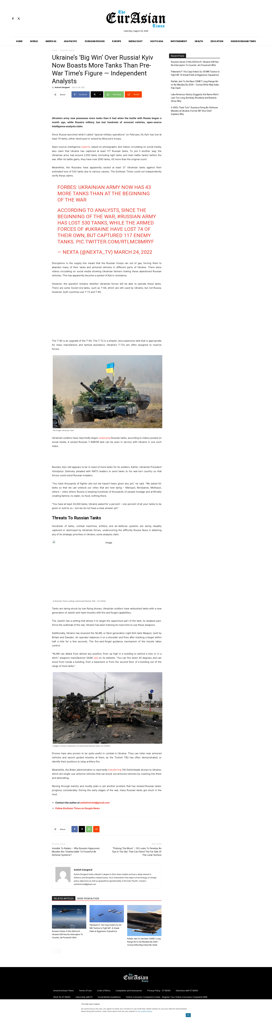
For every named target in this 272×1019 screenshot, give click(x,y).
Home (54, 50)
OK (188, 1015)
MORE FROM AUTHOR (88, 898)
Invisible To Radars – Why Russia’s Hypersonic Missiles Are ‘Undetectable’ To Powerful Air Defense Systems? (76, 851)
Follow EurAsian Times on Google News (77, 808)
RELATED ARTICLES (64, 898)
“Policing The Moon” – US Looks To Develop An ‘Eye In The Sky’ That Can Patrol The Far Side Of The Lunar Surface (137, 851)
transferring (114, 769)
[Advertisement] (107, 108)
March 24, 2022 (133, 252)
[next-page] (59, 951)
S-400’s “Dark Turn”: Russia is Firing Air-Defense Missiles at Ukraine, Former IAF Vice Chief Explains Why (194, 110)
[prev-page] (54, 951)
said (96, 657)
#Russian (129, 216)
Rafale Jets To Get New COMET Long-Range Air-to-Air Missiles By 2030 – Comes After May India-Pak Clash (144, 941)
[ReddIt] (96, 829)
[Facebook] (13, 19)
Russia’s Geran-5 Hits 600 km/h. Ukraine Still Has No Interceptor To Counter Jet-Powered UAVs (67, 934)
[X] (19, 19)
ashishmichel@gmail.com (95, 802)
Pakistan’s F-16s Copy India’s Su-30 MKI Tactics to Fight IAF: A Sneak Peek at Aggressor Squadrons (105, 928)
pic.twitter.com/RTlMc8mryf (115, 242)
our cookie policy (145, 1011)
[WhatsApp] (89, 829)
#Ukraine (97, 229)
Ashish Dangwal (62, 87)
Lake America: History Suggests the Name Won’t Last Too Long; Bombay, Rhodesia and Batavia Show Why (195, 97)
